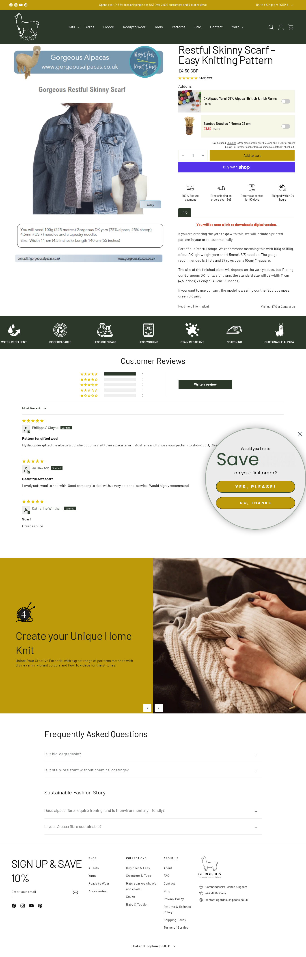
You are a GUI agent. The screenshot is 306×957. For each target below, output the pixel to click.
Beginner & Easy (138, 868)
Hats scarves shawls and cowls (141, 886)
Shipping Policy (175, 920)
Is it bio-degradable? (62, 753)
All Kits (93, 868)
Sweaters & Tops (138, 875)
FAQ (274, 306)
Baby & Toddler (137, 904)
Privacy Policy (174, 899)
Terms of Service (176, 927)
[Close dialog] (299, 433)
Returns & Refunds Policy (177, 909)
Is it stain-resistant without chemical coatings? (86, 769)
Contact (169, 883)
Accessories (97, 891)
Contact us (288, 306)
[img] (33, 420)
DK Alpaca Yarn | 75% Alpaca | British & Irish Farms (240, 98)
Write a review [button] (205, 384)
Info (184, 212)
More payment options (237, 178)
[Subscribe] (73, 892)
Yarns (92, 875)
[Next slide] (159, 708)
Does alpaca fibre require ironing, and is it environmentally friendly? (104, 810)
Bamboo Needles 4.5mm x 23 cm (226, 123)
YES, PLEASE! (255, 487)
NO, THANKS (256, 502)
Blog (167, 891)
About (168, 868)
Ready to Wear (98, 883)
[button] (72, 27)
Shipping (231, 142)
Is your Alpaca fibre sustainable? (72, 826)
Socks (130, 896)
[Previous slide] (147, 708)
